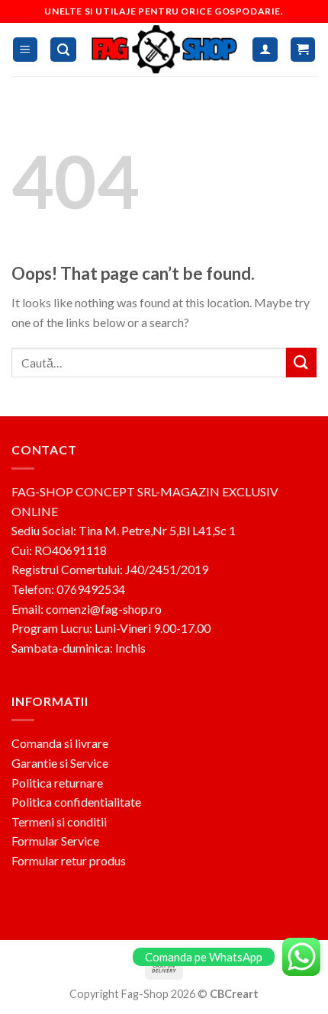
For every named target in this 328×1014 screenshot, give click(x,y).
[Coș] (303, 50)
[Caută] (63, 50)
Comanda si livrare (59, 743)
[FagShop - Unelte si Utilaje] (164, 49)
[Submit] (301, 362)
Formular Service (55, 840)
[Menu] (25, 50)
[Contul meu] (265, 50)
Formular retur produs (68, 860)
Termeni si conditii (59, 821)
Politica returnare (57, 782)
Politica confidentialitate (76, 801)
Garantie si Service (59, 763)
